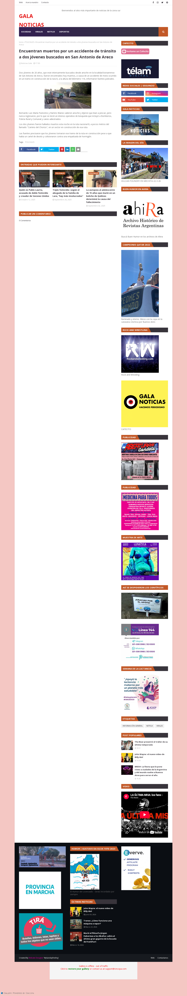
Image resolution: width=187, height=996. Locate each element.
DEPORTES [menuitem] (64, 31)
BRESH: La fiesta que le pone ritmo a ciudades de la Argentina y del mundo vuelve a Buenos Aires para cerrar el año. (151, 771)
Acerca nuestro (32, 2)
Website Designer (36, 958)
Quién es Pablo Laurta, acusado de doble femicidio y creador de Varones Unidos (34, 192)
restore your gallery (78, 968)
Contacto (45, 2)
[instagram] (157, 2)
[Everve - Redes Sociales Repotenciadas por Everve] (135, 889)
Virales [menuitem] (39, 31)
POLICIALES (29, 42)
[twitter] (162, 2)
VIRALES (159, 726)
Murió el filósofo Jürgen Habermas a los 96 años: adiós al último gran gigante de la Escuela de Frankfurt (100, 937)
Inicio (21, 42)
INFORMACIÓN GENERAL (133, 726)
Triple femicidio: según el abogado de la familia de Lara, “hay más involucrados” (68, 192)
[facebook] (153, 2)
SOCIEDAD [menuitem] (26, 31)
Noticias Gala (26, 63)
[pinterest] (167, 2)
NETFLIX (149, 726)
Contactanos (162, 958)
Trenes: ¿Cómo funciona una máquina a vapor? (98, 922)
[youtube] (132, 99)
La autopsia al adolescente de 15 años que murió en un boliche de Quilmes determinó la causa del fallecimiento (100, 196)
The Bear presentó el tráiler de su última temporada (151, 743)
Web (21, 2)
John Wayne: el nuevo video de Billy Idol (149, 755)
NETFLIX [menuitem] (51, 31)
